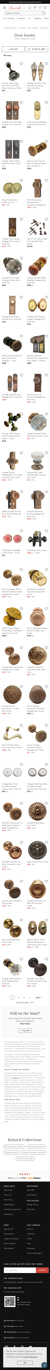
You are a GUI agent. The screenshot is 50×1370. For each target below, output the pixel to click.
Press (29, 1243)
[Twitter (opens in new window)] (30, 1346)
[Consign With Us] (35, 7)
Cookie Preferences (30, 1356)
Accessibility (8, 1214)
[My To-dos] (29, 7)
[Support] (44, 1365)
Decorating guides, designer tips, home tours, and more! (23, 1282)
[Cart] (45, 7)
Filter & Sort (39, 49)
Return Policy (8, 1200)
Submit (42, 1270)
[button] (5, 7)
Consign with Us (32, 1204)
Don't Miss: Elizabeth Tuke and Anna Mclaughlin (25, 2)
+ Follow (13, 49)
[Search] (43, 13)
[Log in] (24, 8)
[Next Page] (30, 997)
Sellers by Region (10, 1243)
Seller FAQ (30, 1209)
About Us (30, 1229)
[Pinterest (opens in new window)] (22, 1346)
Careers (29, 1239)
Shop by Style (8, 1229)
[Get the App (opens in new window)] (10, 1302)
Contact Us (8, 1195)
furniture (16, 1078)
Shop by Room (8, 1248)
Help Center (8, 1190)
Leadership (31, 1234)
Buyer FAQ (30, 1190)
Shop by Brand (9, 1234)
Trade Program (32, 1195)
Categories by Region (11, 1239)
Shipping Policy (9, 1204)
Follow (26, 1031)
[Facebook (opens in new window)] (14, 1346)
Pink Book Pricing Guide (12, 1209)
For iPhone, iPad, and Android (14, 1292)
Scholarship (31, 1248)
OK (25, 1363)
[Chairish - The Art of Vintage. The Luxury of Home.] (15, 8)
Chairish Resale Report (34, 1253)
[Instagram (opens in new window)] (6, 1346)
